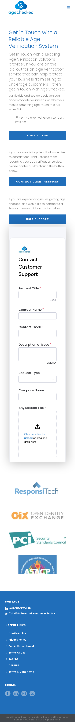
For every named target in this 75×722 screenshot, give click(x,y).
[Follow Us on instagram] (24, 694)
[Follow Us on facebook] (7, 694)
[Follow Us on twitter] (32, 694)
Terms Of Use (17, 652)
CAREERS (14, 665)
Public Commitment (21, 646)
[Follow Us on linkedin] (16, 694)
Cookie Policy (17, 633)
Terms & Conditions (21, 671)
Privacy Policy (17, 639)
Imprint (13, 659)
